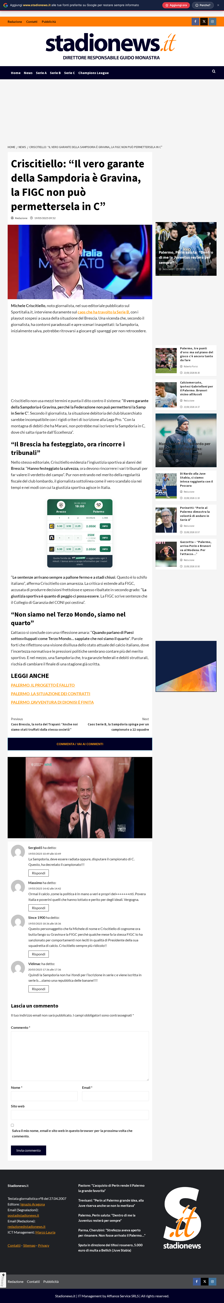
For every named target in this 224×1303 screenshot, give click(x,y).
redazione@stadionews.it (27, 1226)
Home (16, 73)
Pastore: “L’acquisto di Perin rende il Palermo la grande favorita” (111, 1188)
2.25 (77, 526)
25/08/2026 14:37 (192, 406)
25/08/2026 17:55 (188, 269)
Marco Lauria (45, 1232)
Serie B (55, 73)
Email (87, 1087)
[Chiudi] (218, 5)
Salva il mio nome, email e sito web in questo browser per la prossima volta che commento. (72, 1133)
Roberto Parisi (191, 366)
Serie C (69, 73)
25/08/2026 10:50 (192, 566)
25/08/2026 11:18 (192, 498)
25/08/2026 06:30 (192, 372)
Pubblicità (49, 21)
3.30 (59, 526)
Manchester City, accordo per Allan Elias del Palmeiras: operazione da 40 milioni (184, 448)
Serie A (41, 73)
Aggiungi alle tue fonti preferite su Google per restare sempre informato (74, 5)
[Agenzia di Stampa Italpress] (186, 666)
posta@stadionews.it (23, 1215)
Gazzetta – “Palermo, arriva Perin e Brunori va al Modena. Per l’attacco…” (195, 548)
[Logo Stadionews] (182, 1218)
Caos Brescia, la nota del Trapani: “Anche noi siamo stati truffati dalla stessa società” (44, 724)
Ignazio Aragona (32, 1204)
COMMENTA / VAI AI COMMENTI (80, 744)
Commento (20, 1027)
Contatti (31, 21)
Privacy (43, 1245)
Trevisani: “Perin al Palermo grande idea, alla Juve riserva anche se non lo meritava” (111, 1203)
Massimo (35, 882)
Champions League (93, 73)
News (28, 73)
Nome (16, 1087)
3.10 (68, 526)
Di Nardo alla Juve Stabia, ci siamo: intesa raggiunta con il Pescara (196, 480)
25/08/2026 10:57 (192, 532)
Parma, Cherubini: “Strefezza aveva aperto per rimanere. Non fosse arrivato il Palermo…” (111, 1232)
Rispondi (38, 873)
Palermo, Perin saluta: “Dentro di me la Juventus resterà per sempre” (186, 257)
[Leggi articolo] (166, 360)
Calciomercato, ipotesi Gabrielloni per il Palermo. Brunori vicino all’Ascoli (196, 388)
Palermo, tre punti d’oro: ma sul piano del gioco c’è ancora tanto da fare (196, 354)
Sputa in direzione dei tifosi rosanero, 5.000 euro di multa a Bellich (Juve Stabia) (110, 1247)
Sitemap (29, 1245)
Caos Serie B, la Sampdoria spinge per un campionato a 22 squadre (118, 724)
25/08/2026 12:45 (188, 460)
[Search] (214, 71)
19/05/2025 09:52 (45, 218)
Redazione (15, 21)
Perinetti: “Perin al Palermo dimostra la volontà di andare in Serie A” (195, 514)
